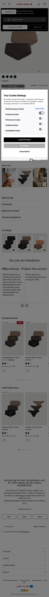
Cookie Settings (24, 151)
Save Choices (24, 145)
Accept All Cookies (24, 140)
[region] (24, 125)
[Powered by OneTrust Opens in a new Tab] (38, 159)
